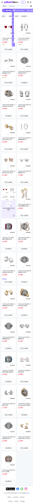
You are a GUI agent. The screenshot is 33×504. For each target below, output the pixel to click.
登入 (23, 2)
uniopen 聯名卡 (20, 10)
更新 (28, 493)
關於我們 (16, 497)
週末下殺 (13, 34)
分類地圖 (22, 501)
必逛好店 (13, 31)
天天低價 (13, 24)
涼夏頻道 (13, 28)
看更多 (12, 45)
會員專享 (13, 38)
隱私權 (16, 501)
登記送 (13, 14)
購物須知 (22, 497)
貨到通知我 (24, 82)
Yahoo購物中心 (11, 2)
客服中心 (10, 497)
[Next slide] (15, 27)
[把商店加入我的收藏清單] (14, 216)
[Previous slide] (2, 27)
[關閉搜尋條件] (7, 6)
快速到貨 (13, 21)
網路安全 (11, 501)
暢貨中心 (13, 17)
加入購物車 (9, 49)
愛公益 (13, 41)
